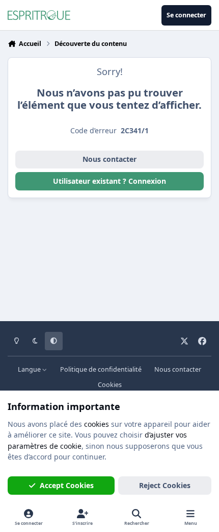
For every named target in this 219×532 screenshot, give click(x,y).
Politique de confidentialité (101, 369)
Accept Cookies (67, 485)
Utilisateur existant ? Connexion (109, 181)
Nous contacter (109, 159)
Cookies (110, 384)
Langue (30, 369)
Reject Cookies (164, 485)
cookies (96, 424)
